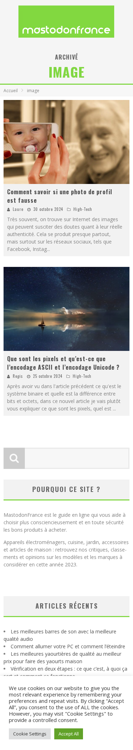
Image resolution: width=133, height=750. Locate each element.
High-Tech (82, 209)
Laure (18, 209)
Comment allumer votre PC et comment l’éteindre (68, 646)
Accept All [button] (69, 734)
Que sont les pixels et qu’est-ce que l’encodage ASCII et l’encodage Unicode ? (63, 362)
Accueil (11, 91)
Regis (18, 376)
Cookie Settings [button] (29, 734)
